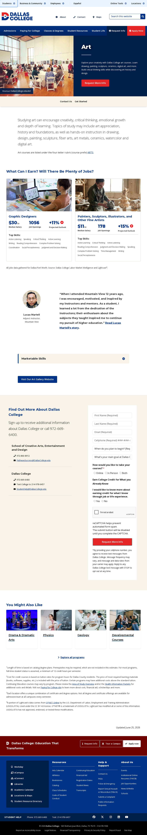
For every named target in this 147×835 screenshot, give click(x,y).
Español (77, 3)
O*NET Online (52, 702)
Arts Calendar (58, 770)
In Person (112, 473)
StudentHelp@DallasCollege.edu (31, 489)
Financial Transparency (70, 830)
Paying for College (30, 31)
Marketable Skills (33, 358)
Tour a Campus (113, 743)
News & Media (127, 788)
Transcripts (81, 790)
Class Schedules (59, 790)
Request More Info (95, 83)
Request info (90, 743)
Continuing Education (85, 770)
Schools (124, 793)
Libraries (18, 784)
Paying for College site (51, 687)
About (62, 17)
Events (124, 770)
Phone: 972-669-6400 (37, 817)
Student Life (98, 31)
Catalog (55, 785)
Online (99, 473)
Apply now (134, 743)
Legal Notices (50, 830)
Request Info (118, 31)
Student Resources (77, 31)
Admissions (10, 31)
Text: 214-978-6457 (61, 817)
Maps (98, 17)
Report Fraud (115, 830)
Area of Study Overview (83, 684)
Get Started (81, 101)
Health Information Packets (117, 684)
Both (124, 473)
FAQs (100, 778)
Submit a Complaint (106, 797)
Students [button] (7, 3)
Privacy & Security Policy (94, 830)
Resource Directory (28, 801)
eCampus (19, 772)
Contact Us (66, 101)
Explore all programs (72, 657)
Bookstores (57, 780)
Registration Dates (84, 780)
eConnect (19, 778)
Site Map (128, 830)
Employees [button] (56, 3)
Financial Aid (81, 775)
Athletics (56, 775)
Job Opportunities (128, 783)
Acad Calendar (24, 789)
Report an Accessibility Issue (28, 830)
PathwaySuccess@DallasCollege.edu (34, 460)
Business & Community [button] (31, 3)
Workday (18, 766)
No (105, 501)
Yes (98, 501)
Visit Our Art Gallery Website (37, 379)
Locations (23, 795)
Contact (81, 17)
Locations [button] (136, 3)
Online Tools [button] (117, 3)
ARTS (90, 152)
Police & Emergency (106, 783)
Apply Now (137, 31)
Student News (82, 785)
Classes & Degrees (53, 31)
